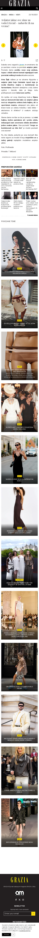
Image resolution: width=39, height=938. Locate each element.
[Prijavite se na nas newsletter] (33, 914)
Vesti (18, 15)
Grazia (4, 15)
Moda (11, 15)
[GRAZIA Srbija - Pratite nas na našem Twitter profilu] (19, 900)
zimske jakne (21, 159)
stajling (33, 157)
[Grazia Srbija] (19, 879)
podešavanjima (24, 931)
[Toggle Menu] (2, 8)
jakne (14, 157)
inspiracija (7, 157)
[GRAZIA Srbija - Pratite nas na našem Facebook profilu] (16, 900)
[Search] (37, 8)
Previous (3, 45)
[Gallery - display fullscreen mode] (36, 60)
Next (36, 45)
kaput (20, 157)
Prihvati (6, 934)
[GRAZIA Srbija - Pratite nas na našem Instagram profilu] (23, 900)
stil (14, 159)
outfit (26, 157)
